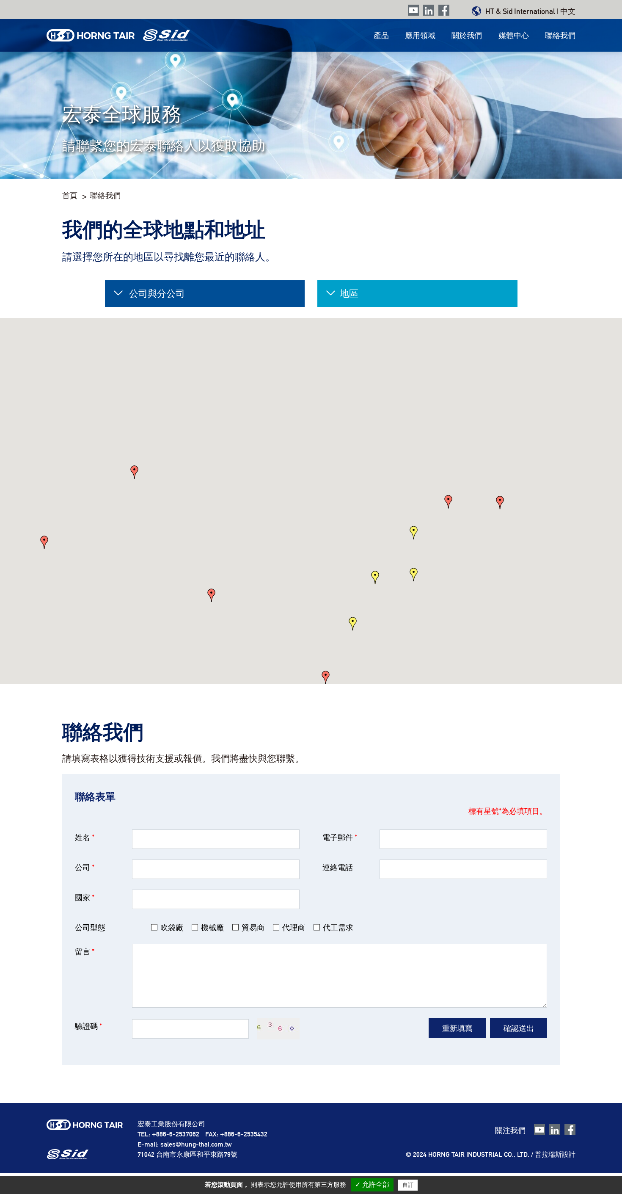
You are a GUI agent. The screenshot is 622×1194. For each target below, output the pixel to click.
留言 (84, 951)
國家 (84, 897)
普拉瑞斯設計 (555, 1154)
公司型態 (90, 927)
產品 (381, 35)
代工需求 (338, 927)
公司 (84, 867)
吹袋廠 (171, 927)
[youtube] (413, 10)
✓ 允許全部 (372, 1184)
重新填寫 (457, 1028)
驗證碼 (88, 1026)
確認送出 (519, 1028)
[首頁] (118, 35)
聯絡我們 (560, 35)
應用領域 (420, 35)
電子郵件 (339, 837)
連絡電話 (337, 867)
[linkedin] (428, 10)
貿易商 (253, 927)
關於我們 (466, 35)
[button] (414, 574)
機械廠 (212, 927)
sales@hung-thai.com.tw (196, 1144)
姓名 (84, 837)
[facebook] (443, 10)
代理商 (293, 927)
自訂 (407, 1185)
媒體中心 (513, 35)
